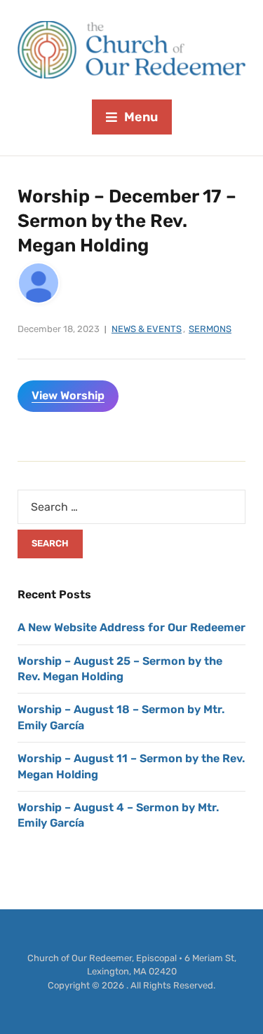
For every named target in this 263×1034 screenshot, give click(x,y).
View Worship (68, 395)
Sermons (210, 329)
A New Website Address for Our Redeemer (131, 627)
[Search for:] (131, 507)
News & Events (147, 329)
